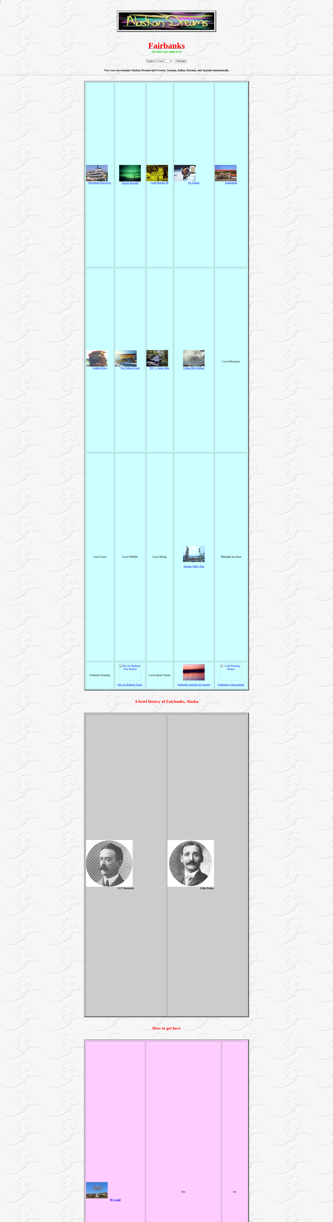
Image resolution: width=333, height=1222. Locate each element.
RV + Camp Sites (159, 368)
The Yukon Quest (130, 368)
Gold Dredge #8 (159, 182)
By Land (115, 1199)
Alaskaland (231, 182)
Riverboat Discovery (99, 182)
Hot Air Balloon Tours (130, 684)
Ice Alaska (193, 182)
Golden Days (99, 368)
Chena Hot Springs (193, 368)
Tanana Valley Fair (193, 566)
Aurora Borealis (130, 182)
